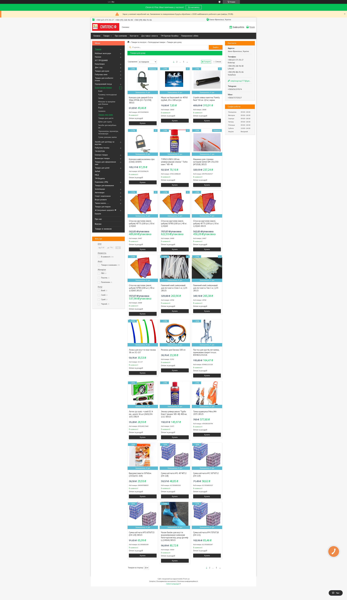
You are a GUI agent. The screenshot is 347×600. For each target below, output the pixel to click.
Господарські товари (103, 87)
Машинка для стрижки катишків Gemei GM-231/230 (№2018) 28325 (205, 162)
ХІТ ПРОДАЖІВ (101, 60)
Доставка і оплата (149, 36)
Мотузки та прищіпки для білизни (106, 102)
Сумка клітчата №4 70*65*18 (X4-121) (206, 533)
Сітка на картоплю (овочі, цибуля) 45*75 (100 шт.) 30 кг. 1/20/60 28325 (206, 223)
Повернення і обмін (189, 36)
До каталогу (193, 7)
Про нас (98, 219)
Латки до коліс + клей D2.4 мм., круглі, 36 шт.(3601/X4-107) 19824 (141, 414)
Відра (100, 107)
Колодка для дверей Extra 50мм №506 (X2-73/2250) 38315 (141, 100)
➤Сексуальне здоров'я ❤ (105, 210)
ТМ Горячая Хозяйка (169, 36)
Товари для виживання (104, 185)
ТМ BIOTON (100, 151)
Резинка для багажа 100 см (173, 349)
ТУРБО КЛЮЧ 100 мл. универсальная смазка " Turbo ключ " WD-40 (174, 162)
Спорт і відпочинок (103, 196)
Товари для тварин (103, 206)
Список (218, 62)
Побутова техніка (102, 148)
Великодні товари (102, 158)
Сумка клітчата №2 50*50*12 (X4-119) (206, 474)
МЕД (97, 175)
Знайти (215, 47)
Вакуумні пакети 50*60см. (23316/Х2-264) (140, 474)
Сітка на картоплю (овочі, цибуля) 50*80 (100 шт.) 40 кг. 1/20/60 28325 (142, 288)
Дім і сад (98, 67)
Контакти (134, 36)
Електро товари (101, 155)
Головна (97, 36)
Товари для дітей (102, 168)
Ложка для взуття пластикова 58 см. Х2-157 (142, 351)
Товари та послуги (138, 42)
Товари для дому (105, 114)
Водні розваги (101, 199)
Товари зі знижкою (103, 228)
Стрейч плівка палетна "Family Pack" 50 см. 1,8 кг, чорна (206, 98)
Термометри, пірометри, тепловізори (108, 132)
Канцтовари (100, 64)
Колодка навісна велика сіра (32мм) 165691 (141, 160)
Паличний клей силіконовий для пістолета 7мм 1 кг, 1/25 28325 (205, 288)
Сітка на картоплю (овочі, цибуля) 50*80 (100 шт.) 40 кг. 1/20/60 (174, 223)
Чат (337, 593)
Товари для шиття (105, 118)
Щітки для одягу (105, 121)
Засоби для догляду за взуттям (104, 143)
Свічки (100, 98)
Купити (142, 123)
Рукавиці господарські (107, 94)
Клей (100, 91)
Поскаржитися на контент (166, 581)
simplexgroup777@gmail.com (241, 81)
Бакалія (98, 213)
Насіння (98, 57)
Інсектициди (100, 189)
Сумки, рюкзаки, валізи (107, 137)
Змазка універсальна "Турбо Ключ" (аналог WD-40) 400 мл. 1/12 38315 (174, 414)
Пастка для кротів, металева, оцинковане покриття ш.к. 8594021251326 (206, 352)
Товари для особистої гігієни (104, 79)
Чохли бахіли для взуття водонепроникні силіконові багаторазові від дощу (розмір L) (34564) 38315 (174, 536)
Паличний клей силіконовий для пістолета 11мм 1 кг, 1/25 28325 (174, 288)
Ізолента (101, 111)
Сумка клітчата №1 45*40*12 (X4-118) (174, 474)
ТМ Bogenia (100, 178)
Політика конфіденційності (187, 581)
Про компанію (121, 36)
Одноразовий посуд (103, 84)
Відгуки (98, 224)
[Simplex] (105, 27)
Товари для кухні (102, 71)
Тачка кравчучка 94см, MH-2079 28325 (205, 412)
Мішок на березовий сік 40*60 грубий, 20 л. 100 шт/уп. (174, 98)
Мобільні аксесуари (103, 53)
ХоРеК (97, 171)
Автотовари (99, 192)
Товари (106, 36)
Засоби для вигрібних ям (107, 126)
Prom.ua (186, 579)
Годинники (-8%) (101, 182)
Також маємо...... (102, 203)
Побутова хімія (101, 74)
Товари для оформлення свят (105, 163)
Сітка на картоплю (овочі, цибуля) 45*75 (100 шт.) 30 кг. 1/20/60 (142, 223)
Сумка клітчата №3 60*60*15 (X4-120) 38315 (141, 533)
